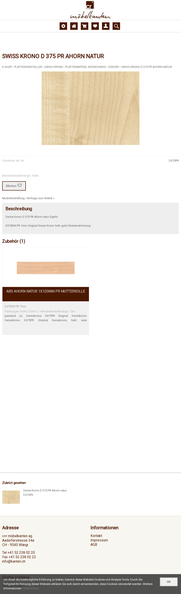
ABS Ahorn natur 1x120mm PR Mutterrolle (45, 291)
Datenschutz (31, 588)
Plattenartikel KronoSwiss (85, 67)
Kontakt (96, 536)
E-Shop (7, 67)
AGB (93, 545)
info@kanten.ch (13, 561)
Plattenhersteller (28, 67)
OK (169, 581)
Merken (11, 186)
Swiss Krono (53, 67)
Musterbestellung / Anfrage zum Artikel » (28, 198)
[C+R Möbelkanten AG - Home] (90, 10)
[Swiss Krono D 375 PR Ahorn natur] (11, 497)
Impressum (99, 540)
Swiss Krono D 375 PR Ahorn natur (146, 67)
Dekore (113, 67)
